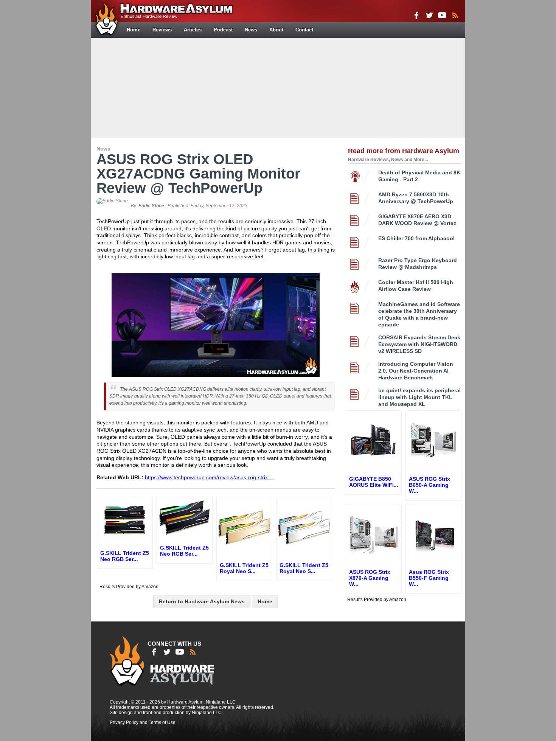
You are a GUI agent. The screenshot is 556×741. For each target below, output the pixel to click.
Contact (304, 30)
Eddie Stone (151, 205)
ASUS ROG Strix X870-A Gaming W (369, 578)
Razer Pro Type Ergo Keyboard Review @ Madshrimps (417, 263)
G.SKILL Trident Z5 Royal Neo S (244, 568)
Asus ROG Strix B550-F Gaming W (429, 578)
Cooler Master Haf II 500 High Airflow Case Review (415, 285)
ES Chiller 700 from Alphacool (416, 238)
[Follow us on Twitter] (429, 15)
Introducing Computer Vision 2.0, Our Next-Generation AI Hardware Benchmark (415, 371)
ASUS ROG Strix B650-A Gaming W (429, 485)
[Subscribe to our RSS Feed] (455, 15)
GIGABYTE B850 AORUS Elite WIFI (373, 482)
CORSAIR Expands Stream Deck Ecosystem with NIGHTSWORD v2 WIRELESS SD (419, 344)
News (251, 30)
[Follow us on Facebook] (416, 15)
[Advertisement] (278, 87)
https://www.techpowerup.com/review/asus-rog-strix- (209, 477)
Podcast (223, 30)
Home (133, 30)
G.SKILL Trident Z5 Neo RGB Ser (124, 556)
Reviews (162, 30)
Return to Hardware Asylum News (202, 601)
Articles (193, 30)
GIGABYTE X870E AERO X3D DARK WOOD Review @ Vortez (417, 219)
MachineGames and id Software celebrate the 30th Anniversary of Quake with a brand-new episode (419, 314)
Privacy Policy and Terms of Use (142, 722)
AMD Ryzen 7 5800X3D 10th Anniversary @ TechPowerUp (415, 197)
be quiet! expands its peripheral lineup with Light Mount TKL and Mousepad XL (419, 397)
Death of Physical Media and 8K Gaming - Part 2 (419, 175)
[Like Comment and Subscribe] (442, 15)
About (276, 30)
